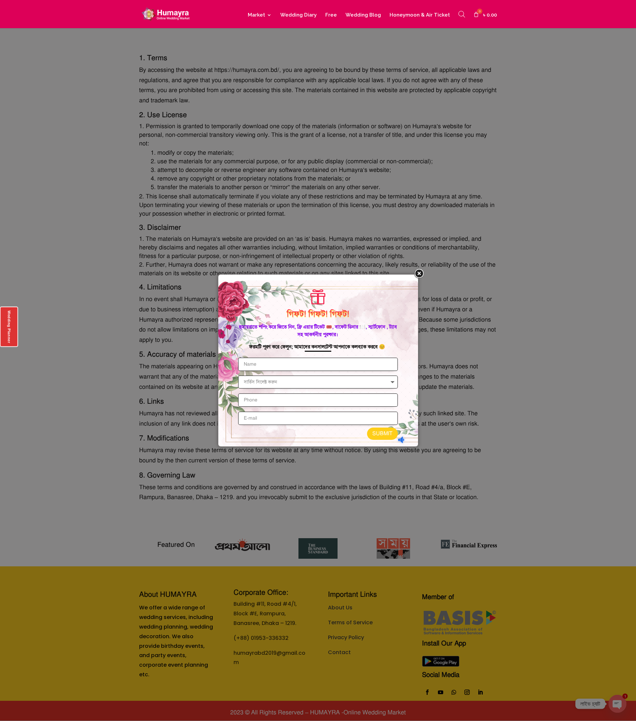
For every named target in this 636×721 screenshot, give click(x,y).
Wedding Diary (298, 15)
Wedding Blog (363, 15)
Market (256, 15)
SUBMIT (382, 433)
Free (331, 15)
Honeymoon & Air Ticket (420, 15)
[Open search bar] (461, 14)
